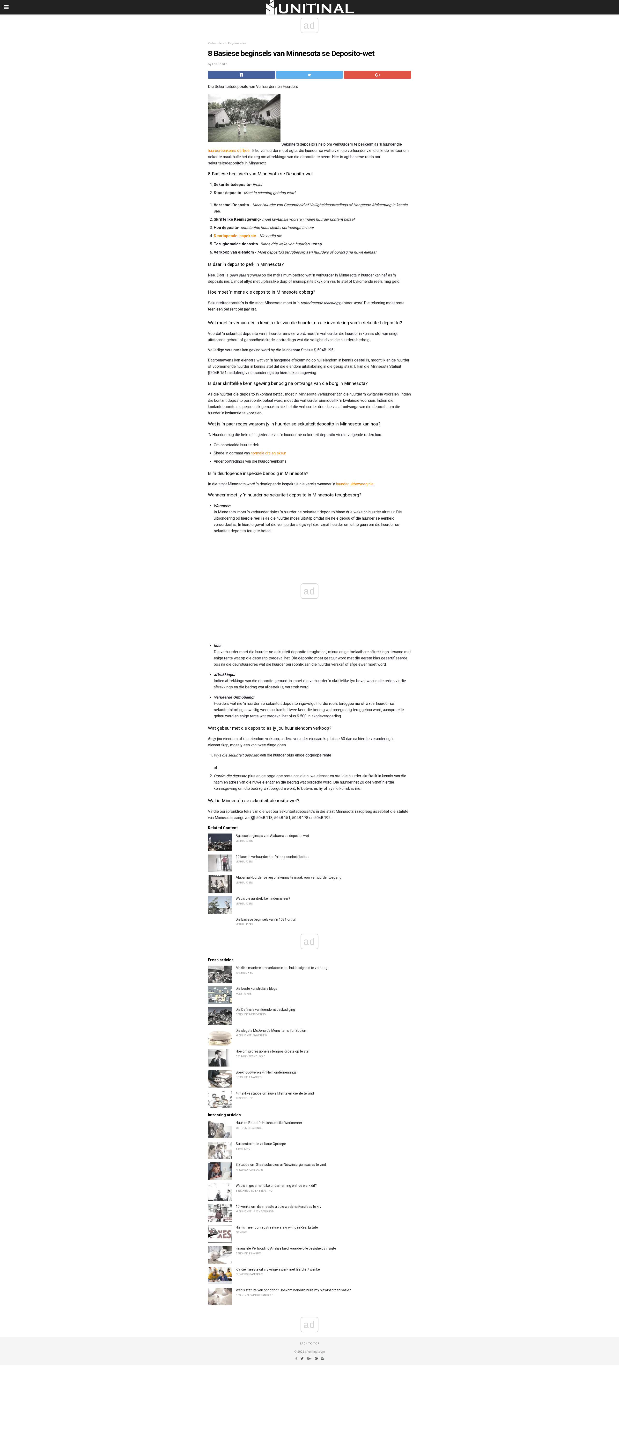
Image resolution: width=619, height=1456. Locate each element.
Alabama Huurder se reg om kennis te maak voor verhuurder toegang (288, 877)
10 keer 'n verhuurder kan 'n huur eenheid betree (273, 857)
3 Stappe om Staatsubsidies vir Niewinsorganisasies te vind (281, 1164)
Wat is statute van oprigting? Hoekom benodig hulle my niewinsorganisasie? (293, 1290)
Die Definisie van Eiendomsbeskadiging (265, 1009)
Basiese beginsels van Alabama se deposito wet (272, 836)
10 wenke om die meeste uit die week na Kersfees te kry (278, 1207)
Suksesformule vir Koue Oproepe (261, 1144)
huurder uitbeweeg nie (355, 484)
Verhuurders (216, 43)
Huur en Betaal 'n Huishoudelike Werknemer (269, 1123)
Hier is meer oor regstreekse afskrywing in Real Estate (277, 1227)
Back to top (310, 1343)
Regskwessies (237, 43)
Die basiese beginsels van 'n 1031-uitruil (266, 919)
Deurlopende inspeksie (235, 235)
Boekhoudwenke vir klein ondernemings (266, 1072)
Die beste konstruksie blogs (256, 988)
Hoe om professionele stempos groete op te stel (272, 1051)
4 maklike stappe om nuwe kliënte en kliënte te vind (275, 1093)
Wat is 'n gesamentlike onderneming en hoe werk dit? (276, 1185)
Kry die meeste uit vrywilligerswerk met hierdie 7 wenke (278, 1269)
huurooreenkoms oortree (229, 150)
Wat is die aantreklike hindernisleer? (263, 898)
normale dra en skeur (268, 453)
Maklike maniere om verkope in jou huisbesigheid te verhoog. (282, 968)
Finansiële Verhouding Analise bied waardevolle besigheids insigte (286, 1248)
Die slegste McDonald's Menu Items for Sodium (271, 1030)
